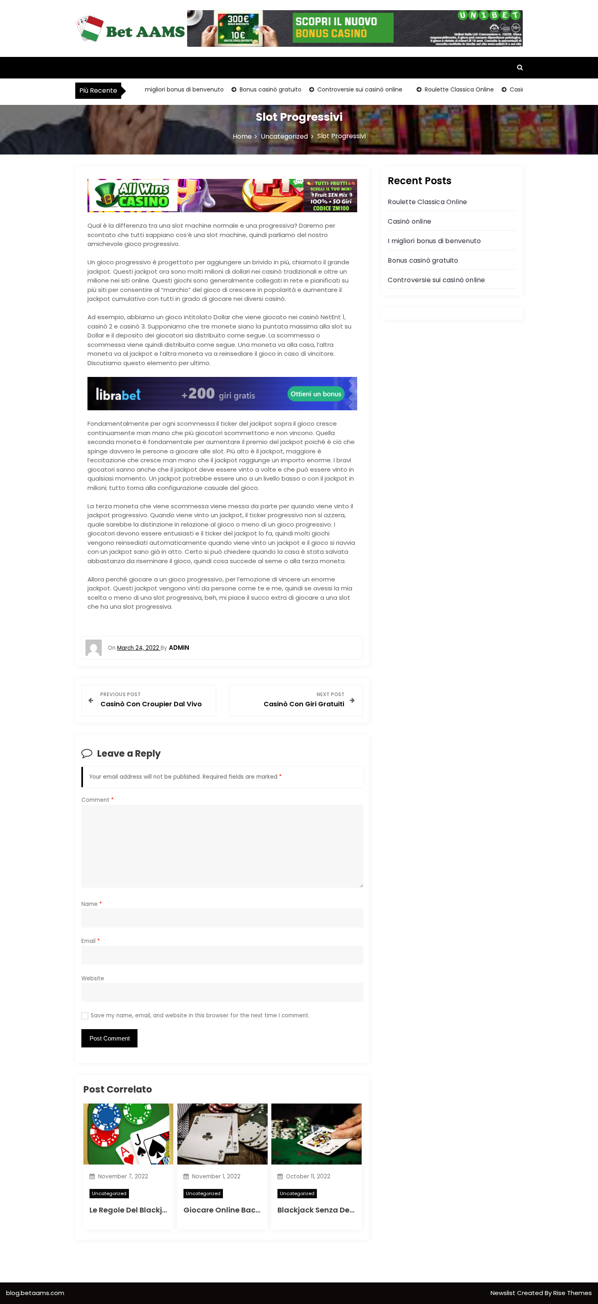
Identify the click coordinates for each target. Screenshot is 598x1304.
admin (179, 647)
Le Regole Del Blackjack (132, 1210)
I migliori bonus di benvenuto (159, 89)
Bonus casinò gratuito (247, 89)
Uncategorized (109, 1193)
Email (90, 941)
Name (91, 904)
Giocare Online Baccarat (230, 1210)
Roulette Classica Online (436, 89)
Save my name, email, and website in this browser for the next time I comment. (200, 1015)
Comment (97, 800)
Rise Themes (572, 1293)
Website (92, 978)
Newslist (504, 1293)
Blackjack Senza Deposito (325, 1210)
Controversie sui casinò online (336, 89)
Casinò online (506, 89)
